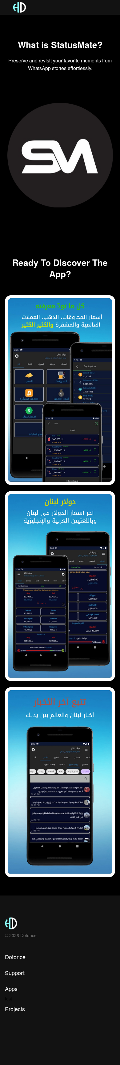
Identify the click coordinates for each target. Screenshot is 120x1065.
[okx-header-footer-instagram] (7, 1047)
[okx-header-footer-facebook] (18, 1047)
